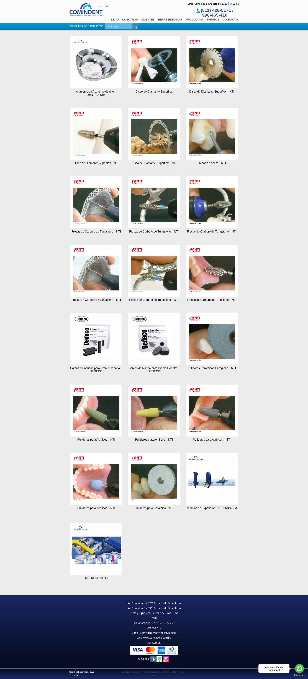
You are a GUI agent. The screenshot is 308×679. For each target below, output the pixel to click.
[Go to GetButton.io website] (299, 675)
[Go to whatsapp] (299, 668)
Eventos (212, 19)
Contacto (230, 19)
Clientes (148, 19)
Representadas (170, 19)
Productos (194, 19)
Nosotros (130, 19)
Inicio (115, 19)
